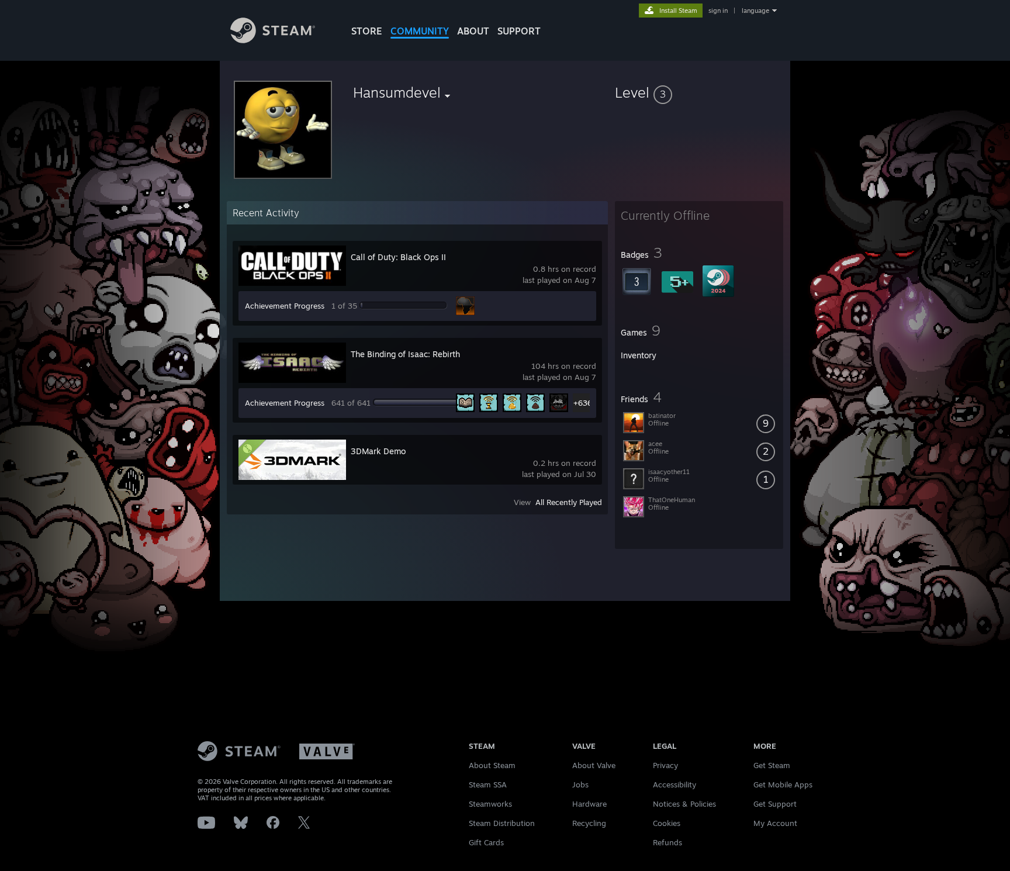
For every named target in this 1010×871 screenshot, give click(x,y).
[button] (699, 92)
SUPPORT (519, 31)
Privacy (665, 765)
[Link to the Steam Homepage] (272, 40)
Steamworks (490, 803)
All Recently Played (568, 502)
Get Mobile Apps (782, 784)
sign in (718, 10)
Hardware (589, 803)
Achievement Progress (284, 305)
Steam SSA (488, 784)
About (473, 31)
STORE (366, 31)
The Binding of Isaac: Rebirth (405, 354)
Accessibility (674, 784)
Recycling (589, 823)
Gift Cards (486, 842)
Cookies (666, 823)
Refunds (667, 842)
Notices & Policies (684, 803)
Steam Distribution (502, 823)
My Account (775, 823)
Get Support (775, 803)
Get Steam (771, 765)
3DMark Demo (378, 451)
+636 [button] (582, 402)
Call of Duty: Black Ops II (398, 257)
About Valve (593, 765)
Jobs (580, 784)
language (755, 10)
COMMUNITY (419, 31)
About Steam (492, 765)
